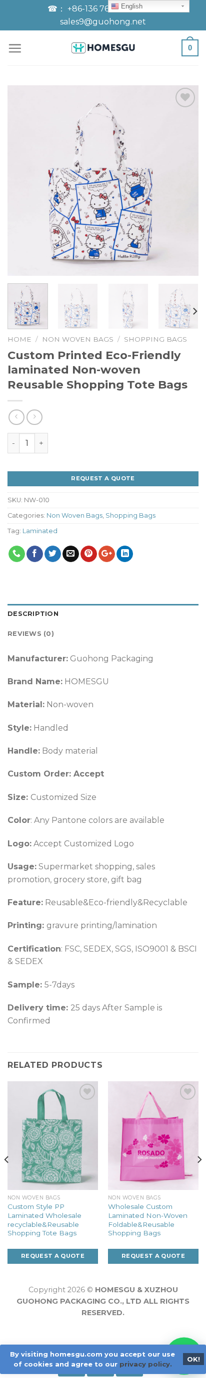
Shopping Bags (155, 339)
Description (33, 613)
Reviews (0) (31, 633)
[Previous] (24, 180)
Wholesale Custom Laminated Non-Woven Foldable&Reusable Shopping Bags (148, 1219)
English (130, 6)
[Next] (182, 180)
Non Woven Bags (78, 339)
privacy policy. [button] (146, 1364)
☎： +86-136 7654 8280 (96, 8)
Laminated (40, 531)
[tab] (103, 614)
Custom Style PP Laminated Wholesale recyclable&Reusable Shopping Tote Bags (45, 1219)
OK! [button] (193, 1359)
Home (20, 339)
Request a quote (102, 478)
